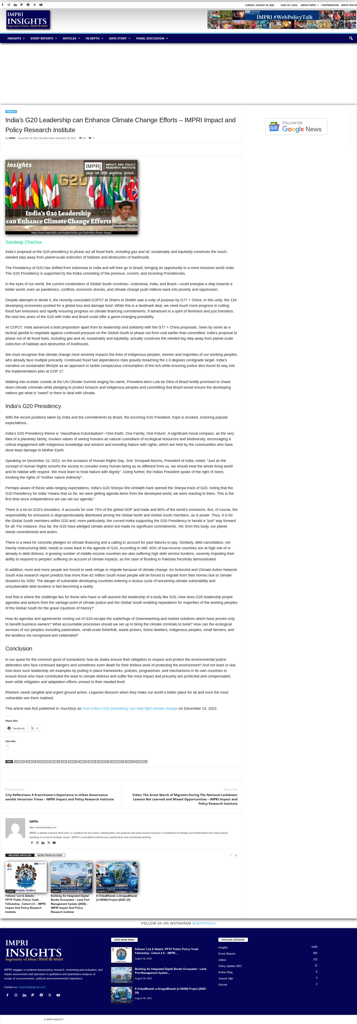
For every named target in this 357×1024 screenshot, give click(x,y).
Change (20, 761)
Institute (103, 761)
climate (31, 761)
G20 (64, 761)
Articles (69, 38)
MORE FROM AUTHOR (49, 855)
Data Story (118, 38)
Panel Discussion (150, 38)
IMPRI (12, 138)
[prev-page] (231, 855)
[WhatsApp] (28, 149)
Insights (14, 38)
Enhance (54, 761)
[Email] (47, 149)
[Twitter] (34, 5)
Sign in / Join (289, 5)
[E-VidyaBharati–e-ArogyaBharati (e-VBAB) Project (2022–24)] (117, 877)
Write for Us (349, 5)
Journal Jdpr (225, 978)
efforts (42, 761)
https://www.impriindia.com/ (42, 827)
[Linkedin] (15, 5)
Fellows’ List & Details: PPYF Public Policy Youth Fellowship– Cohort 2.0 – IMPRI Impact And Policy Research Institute (25, 904)
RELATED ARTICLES (20, 855)
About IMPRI (308, 5)
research (141, 761)
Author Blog (225, 972)
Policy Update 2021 (230, 966)
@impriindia (204, 923)
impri (82, 761)
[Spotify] (28, 5)
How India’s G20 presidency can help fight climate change (130, 708)
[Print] (57, 149)
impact (72, 761)
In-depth (93, 38)
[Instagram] (8, 5)
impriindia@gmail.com (32, 987)
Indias (92, 761)
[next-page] (236, 855)
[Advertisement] (178, 74)
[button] (350, 38)
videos (222, 959)
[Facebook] (2, 5)
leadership (117, 761)
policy (129, 761)
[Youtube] (40, 5)
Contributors (330, 5)
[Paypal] (21, 5)
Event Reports (42, 38)
